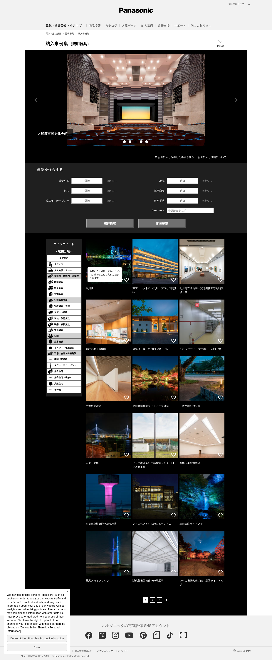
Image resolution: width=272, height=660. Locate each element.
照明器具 (69, 33)
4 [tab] (141, 142)
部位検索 (162, 223)
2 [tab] (130, 142)
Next (236, 100)
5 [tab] (147, 142)
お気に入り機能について (212, 157)
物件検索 (110, 223)
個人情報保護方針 (84, 650)
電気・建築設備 (53, 33)
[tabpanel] (136, 100)
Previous (35, 100)
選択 (87, 180)
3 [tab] (136, 142)
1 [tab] (125, 142)
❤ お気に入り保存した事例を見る (174, 157)
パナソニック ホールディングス (113, 650)
